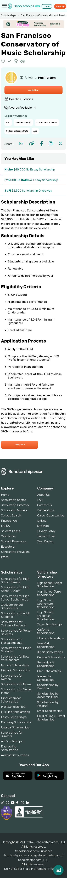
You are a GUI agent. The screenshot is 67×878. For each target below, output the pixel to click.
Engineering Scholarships (9, 748)
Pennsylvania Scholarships (45, 664)
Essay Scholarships (14, 717)
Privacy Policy (46, 531)
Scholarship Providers (15, 551)
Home (5, 494)
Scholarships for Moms (16, 684)
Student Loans (10, 531)
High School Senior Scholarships (49, 584)
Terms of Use (46, 536)
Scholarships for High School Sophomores (15, 597)
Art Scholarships (12, 741)
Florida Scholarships (50, 638)
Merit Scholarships (13, 706)
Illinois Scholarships (50, 652)
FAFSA (5, 526)
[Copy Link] (31, 143)
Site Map (43, 526)
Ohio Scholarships (49, 671)
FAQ (40, 500)
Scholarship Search (13, 500)
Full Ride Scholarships (15, 712)
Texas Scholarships (50, 624)
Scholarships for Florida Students (11, 640)
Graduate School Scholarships (12, 606)
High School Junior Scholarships (49, 593)
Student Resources (13, 541)
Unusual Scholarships (15, 727)
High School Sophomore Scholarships (45, 603)
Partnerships (45, 510)
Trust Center (45, 541)
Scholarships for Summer (11, 734)
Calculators (8, 536)
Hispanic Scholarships (15, 670)
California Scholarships (45, 631)
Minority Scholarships (15, 665)
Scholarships (8, 15)
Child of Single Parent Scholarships (51, 717)
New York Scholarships (45, 645)
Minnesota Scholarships (45, 677)
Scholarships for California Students (13, 623)
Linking (41, 520)
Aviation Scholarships (15, 755)
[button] (3, 61)
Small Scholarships (49, 711)
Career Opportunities (50, 515)
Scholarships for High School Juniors (15, 589)
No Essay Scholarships (16, 722)
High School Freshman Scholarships (45, 616)
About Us (43, 494)
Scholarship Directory (15, 505)
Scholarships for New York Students (15, 658)
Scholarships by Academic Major (47, 695)
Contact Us (44, 505)
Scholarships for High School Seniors (15, 580)
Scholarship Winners (14, 510)
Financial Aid (9, 520)
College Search (11, 515)
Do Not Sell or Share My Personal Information (33, 868)
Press (5, 557)
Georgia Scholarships (51, 657)
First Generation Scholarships (11, 699)
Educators (7, 546)
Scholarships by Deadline (47, 686)
